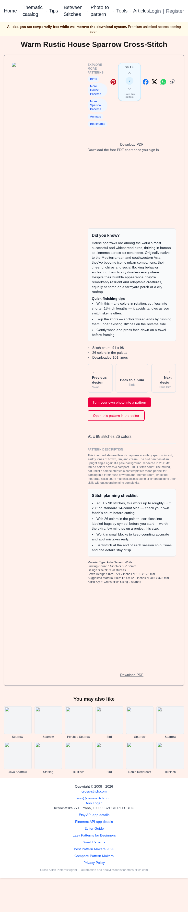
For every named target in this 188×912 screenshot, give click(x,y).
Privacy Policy (94, 863)
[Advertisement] (132, 190)
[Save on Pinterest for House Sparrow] (113, 82)
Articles (141, 10)
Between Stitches (73, 11)
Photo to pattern (100, 11)
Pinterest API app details (94, 822)
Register (175, 11)
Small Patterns (94, 842)
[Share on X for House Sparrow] (154, 82)
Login (155, 11)
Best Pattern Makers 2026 (94, 849)
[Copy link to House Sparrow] (172, 82)
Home (10, 10)
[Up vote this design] (129, 73)
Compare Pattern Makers (94, 856)
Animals (95, 116)
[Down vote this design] (129, 89)
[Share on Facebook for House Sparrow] (146, 82)
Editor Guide (94, 828)
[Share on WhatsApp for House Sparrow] (163, 82)
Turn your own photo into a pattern (119, 402)
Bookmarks (97, 124)
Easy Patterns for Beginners (94, 835)
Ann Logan (94, 803)
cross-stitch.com (94, 791)
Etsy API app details (94, 815)
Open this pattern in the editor (116, 416)
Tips (53, 10)
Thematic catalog (33, 11)
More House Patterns (95, 90)
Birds (93, 79)
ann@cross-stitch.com (94, 798)
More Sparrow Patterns (95, 105)
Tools (122, 10)
